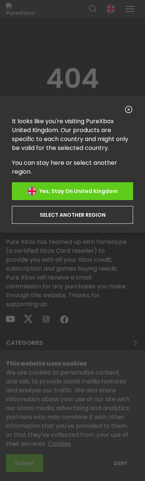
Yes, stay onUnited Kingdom (78, 191)
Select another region (73, 215)
